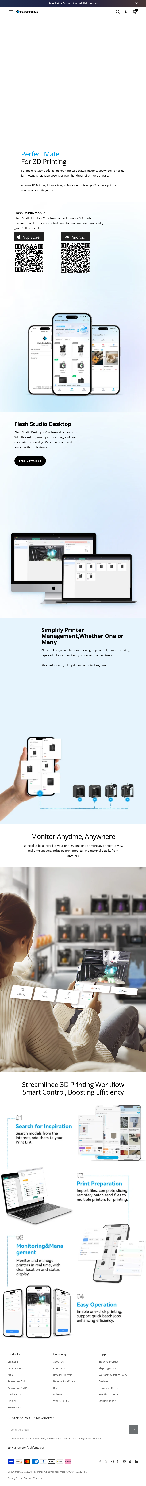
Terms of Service (33, 1478)
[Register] (133, 1429)
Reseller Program (62, 1375)
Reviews (103, 1381)
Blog (55, 1388)
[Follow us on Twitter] (106, 1461)
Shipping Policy (107, 1368)
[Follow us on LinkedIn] (136, 1461)
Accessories (14, 1407)
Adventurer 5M (16, 1381)
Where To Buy (61, 1401)
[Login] (126, 12)
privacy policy (39, 1438)
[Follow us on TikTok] (130, 1461)
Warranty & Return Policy (113, 1375)
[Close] (136, 3)
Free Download (30, 461)
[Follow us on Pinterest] (118, 1461)
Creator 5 (13, 1361)
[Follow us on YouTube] (124, 1461)
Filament (12, 1401)
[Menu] (11, 12)
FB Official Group (108, 1394)
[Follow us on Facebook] (100, 1461)
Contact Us (59, 1368)
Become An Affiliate (64, 1381)
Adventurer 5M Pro (18, 1388)
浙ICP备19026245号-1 (77, 1471)
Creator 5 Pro (15, 1368)
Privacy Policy (15, 1478)
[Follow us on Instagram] (112, 1461)
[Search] (118, 12)
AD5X (11, 1375)
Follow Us (58, 1394)
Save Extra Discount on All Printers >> (73, 3)
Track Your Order (108, 1361)
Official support (107, 1401)
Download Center (109, 1388)
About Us (58, 1361)
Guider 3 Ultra (15, 1394)
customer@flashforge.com (28, 1447)
